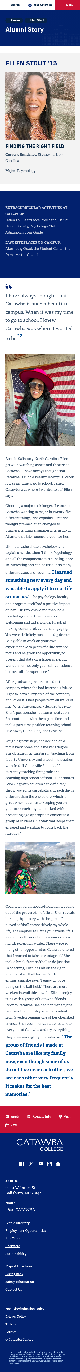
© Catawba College (19, 1340)
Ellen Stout (37, 20)
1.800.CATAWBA (20, 1209)
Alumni (15, 20)
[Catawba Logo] (40, 1145)
